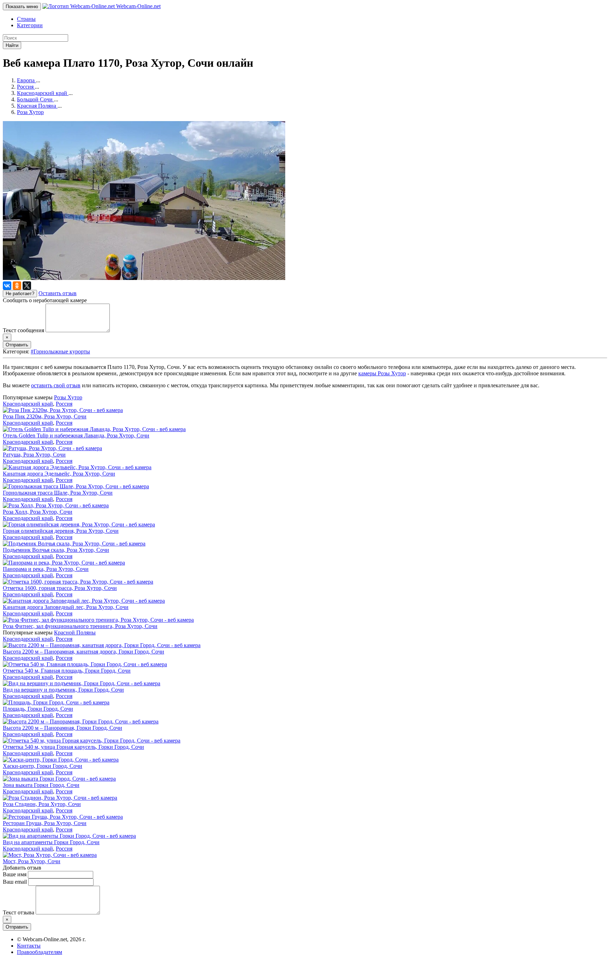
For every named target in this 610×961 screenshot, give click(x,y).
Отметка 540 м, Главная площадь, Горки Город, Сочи (67, 671)
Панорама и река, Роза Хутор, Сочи (46, 569)
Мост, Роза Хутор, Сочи (31, 861)
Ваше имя (14, 874)
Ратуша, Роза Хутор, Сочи (34, 455)
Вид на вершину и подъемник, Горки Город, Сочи (63, 690)
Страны (26, 19)
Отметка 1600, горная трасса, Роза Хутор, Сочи (60, 588)
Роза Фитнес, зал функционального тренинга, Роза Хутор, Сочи (80, 626)
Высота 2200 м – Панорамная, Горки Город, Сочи (62, 728)
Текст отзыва (18, 912)
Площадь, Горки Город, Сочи (38, 709)
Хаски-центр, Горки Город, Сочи (42, 766)
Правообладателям (39, 952)
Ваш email (15, 882)
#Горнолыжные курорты (60, 351)
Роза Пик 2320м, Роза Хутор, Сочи (44, 416)
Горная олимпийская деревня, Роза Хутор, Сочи (61, 531)
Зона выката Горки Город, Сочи (41, 785)
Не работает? (20, 293)
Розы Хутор (68, 397)
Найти (12, 45)
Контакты (29, 946)
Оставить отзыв (57, 293)
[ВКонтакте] (7, 285)
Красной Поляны (75, 632)
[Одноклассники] (17, 285)
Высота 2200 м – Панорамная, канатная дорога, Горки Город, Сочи (83, 652)
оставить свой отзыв (55, 385)
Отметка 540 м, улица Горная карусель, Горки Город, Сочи (73, 747)
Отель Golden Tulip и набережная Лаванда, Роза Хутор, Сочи (76, 435)
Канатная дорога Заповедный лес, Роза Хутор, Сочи (65, 607)
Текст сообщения (23, 330)
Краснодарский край (28, 404)
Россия (64, 404)
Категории (30, 25)
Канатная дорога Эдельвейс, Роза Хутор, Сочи (59, 474)
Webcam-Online (138, 6)
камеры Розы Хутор (382, 373)
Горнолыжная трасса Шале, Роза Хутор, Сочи (58, 493)
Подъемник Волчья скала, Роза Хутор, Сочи (56, 550)
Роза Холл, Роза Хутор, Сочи (37, 512)
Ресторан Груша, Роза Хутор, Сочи (44, 823)
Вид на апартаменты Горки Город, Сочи (51, 842)
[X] (27, 285)
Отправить (17, 344)
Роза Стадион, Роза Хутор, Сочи (42, 804)
